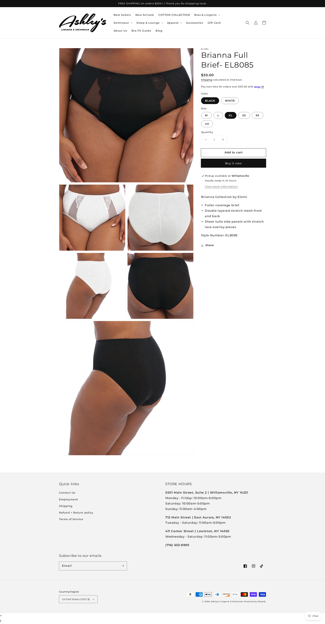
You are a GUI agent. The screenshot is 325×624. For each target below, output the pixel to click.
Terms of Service (71, 519)
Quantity (207, 132)
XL (230, 115)
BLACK (210, 101)
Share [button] (209, 245)
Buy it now (233, 163)
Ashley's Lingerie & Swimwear (227, 601)
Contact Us (67, 492)
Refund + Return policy (76, 512)
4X (207, 124)
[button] (207, 15)
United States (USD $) (76, 599)
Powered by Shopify (255, 601)
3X (257, 115)
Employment (68, 499)
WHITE (230, 101)
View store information (221, 186)
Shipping (206, 79)
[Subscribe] (122, 566)
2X (244, 115)
